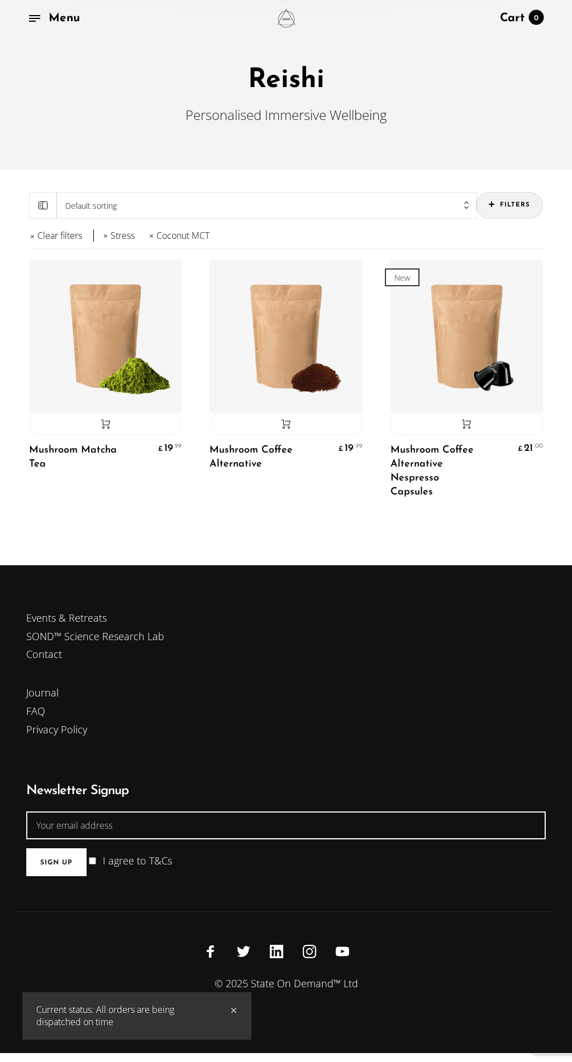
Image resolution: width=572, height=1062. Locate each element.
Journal (42, 692)
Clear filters (59, 235)
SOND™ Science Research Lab (95, 636)
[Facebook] (210, 951)
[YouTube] (342, 951)
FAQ (35, 711)
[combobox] (266, 206)
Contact (44, 654)
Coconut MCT (182, 235)
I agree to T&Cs (137, 860)
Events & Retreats (66, 617)
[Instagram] (309, 951)
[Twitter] (243, 951)
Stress (123, 235)
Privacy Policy (56, 729)
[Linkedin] (276, 951)
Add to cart (105, 424)
